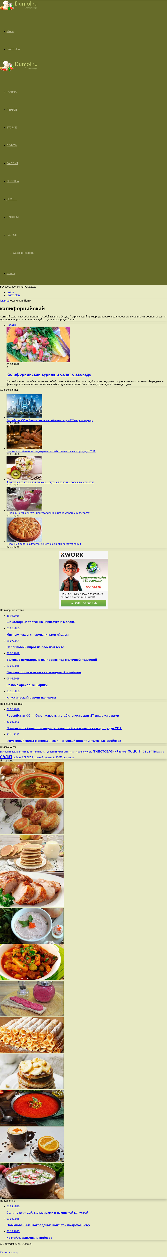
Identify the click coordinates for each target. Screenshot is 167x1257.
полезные (86, 751)
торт (65, 757)
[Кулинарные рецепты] (19, 10)
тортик (71, 757)
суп (46, 757)
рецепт (135, 751)
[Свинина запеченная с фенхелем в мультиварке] (32, 906)
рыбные (160, 752)
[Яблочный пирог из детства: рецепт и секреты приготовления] (24, 541)
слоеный (38, 757)
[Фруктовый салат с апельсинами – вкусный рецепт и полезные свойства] (24, 479)
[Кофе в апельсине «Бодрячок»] (32, 1161)
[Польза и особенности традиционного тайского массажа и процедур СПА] (24, 448)
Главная (5, 300)
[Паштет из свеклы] (32, 1015)
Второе (12, 127)
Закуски (12, 163)
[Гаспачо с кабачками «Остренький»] (32, 1124)
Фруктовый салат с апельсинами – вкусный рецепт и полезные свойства (50, 482)
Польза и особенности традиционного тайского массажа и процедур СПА (51, 451)
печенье (71, 752)
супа (50, 757)
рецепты (150, 751)
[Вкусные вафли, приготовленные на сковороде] (32, 1052)
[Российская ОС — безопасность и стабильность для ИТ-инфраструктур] (24, 417)
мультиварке (61, 752)
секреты (27, 757)
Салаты (12, 145)
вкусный (4, 751)
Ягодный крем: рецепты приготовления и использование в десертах (48, 513)
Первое (12, 109)
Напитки (13, 217)
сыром (57, 757)
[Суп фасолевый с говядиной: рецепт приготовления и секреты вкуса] (32, 797)
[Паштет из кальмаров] (32, 942)
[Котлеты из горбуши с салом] (32, 833)
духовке (31, 752)
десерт (22, 752)
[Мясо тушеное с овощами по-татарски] (32, 979)
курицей (50, 751)
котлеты (40, 751)
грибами (13, 751)
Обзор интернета (23, 252)
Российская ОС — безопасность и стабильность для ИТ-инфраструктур (50, 420)
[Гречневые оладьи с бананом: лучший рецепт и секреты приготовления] (32, 1088)
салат (6, 756)
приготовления (106, 751)
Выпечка (13, 181)
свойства (17, 757)
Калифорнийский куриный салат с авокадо (49, 374)
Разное (12, 235)
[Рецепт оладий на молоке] (32, 869)
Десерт (12, 199)
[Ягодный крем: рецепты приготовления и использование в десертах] (24, 510)
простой (123, 752)
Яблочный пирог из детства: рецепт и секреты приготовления (44, 544)
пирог (78, 752)
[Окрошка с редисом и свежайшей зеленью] (32, 1197)
